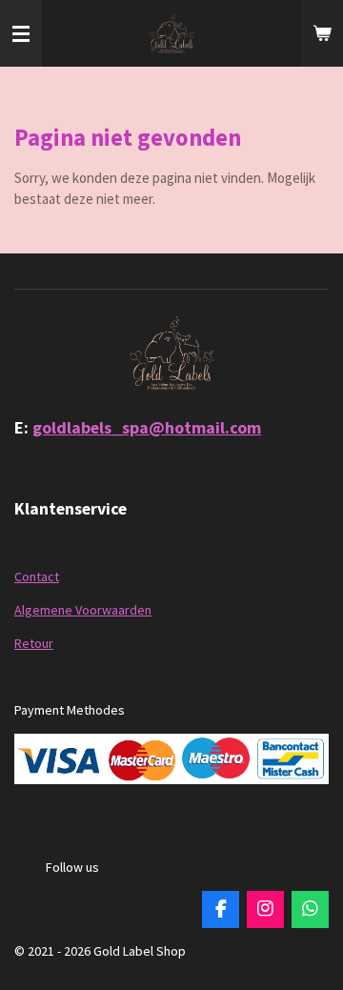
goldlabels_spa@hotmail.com (146, 427)
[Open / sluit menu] (21, 33)
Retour (33, 643)
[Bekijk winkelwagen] (322, 33)
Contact (36, 576)
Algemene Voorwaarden (82, 609)
